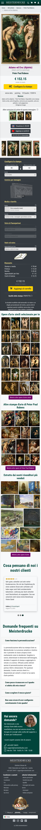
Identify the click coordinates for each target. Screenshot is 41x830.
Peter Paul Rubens (29, 8)
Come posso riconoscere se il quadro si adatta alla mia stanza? (19, 684)
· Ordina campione (27, 793)
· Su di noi (6, 793)
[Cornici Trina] (9, 148)
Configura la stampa (22, 86)
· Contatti (5, 777)
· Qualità (24, 783)
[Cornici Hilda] (35, 148)
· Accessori (25, 790)
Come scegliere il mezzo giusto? (18, 693)
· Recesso (6, 788)
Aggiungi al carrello (21, 288)
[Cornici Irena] (22, 148)
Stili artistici (11, 8)
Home (3, 8)
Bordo (6, 172)
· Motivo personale (27, 777)
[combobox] (20, 174)
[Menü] (2, 3)
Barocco (19, 8)
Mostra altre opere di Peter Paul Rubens (20, 468)
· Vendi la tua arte (27, 780)
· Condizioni (6, 780)
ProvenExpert (15, 606)
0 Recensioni (25, 135)
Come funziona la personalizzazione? (20, 640)
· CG (4, 783)
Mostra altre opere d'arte (20, 555)
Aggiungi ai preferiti (21, 131)
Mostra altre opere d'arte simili (20, 397)
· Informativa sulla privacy (10, 785)
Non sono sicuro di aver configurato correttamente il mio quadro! (19, 701)
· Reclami (5, 790)
